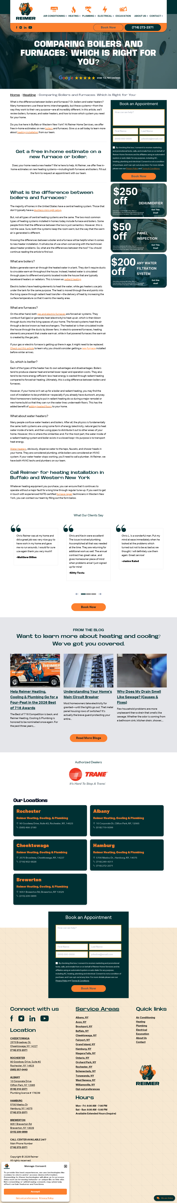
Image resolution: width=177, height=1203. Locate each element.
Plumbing (88, 16)
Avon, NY (81, 1022)
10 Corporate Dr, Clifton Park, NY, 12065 (117, 823)
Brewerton (28, 880)
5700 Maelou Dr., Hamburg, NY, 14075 (116, 858)
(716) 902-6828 (27, 862)
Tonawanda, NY (85, 1076)
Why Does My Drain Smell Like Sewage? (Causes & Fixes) (139, 697)
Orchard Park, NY (86, 1062)
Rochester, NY (84, 1067)
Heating (73, 16)
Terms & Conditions (151, 169)
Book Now (108, 27)
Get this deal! (155, 282)
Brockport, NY (84, 1026)
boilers (49, 128)
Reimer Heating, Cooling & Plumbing (118, 818)
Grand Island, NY (85, 1044)
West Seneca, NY (85, 1080)
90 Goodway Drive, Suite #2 (25, 1062)
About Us (140, 16)
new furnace (89, 348)
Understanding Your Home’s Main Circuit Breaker (88, 694)
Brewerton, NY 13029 (22, 1128)
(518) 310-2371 (18, 1089)
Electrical (105, 16)
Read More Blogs (88, 738)
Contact (155, 16)
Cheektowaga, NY (86, 1035)
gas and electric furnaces (51, 314)
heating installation (27, 132)
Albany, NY (82, 1017)
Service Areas (97, 1009)
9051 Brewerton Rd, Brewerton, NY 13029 (41, 892)
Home (15, 95)
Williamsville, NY (85, 1085)
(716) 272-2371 (143, 27)
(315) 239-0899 (27, 896)
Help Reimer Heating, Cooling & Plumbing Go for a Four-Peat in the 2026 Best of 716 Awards (34, 700)
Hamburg (104, 845)
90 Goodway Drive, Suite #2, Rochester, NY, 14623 (46, 823)
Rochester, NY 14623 (22, 1066)
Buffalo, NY (82, 1031)
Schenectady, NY (86, 1071)
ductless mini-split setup (47, 210)
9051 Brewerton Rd (21, 1124)
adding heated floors (40, 406)
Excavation (123, 16)
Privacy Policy (46, 1198)
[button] (65, 1166)
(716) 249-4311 (104, 862)
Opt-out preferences (27, 1198)
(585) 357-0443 (18, 1069)
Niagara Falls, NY (85, 1053)
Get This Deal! (155, 211)
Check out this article (22, 348)
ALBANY (15, 1077)
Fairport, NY (83, 1040)
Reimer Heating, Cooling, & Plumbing (42, 818)
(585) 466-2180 (27, 827)
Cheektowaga (32, 845)
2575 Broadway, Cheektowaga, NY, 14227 (41, 858)
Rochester (28, 811)
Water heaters (18, 449)
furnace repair (64, 494)
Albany (101, 811)
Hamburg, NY (83, 1049)
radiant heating (72, 279)
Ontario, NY (82, 1058)
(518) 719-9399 (104, 827)
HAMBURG (16, 1101)
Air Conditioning (54, 16)
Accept (35, 1192)
